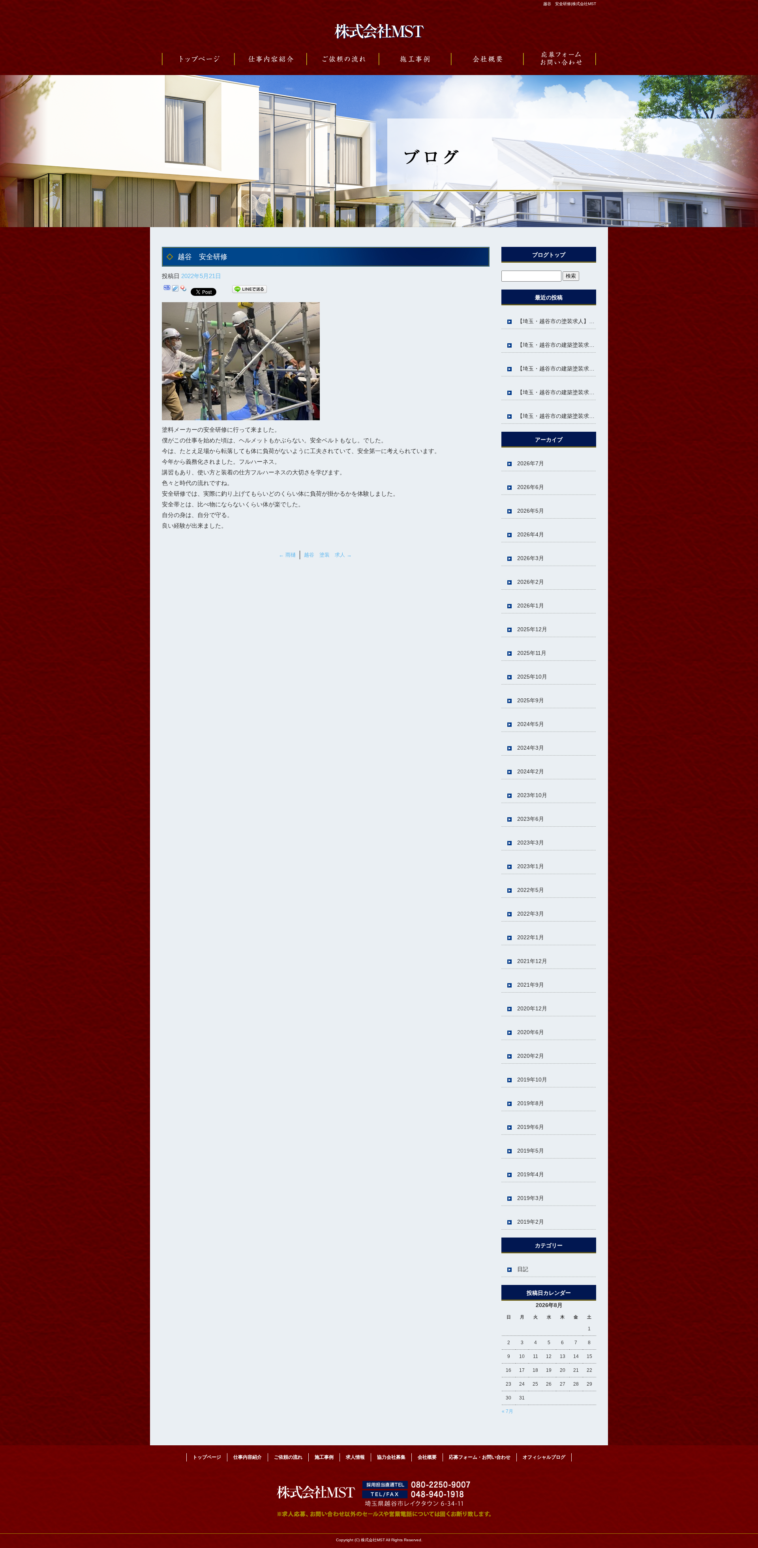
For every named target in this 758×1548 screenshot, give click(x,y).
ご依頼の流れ (343, 59)
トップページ (198, 59)
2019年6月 (530, 1127)
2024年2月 (530, 771)
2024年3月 (530, 748)
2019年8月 (530, 1103)
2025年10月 (532, 676)
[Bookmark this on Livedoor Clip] (175, 290)
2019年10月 (532, 1079)
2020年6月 (530, 1032)
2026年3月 (530, 558)
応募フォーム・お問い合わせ (559, 59)
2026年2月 (530, 582)
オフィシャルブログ (544, 1457)
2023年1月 (530, 866)
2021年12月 (532, 961)
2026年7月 (530, 463)
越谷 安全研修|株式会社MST (569, 4)
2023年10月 (532, 795)
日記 (522, 1269)
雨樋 (287, 555)
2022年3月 (530, 913)
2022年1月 (530, 937)
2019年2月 (530, 1222)
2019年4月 (530, 1174)
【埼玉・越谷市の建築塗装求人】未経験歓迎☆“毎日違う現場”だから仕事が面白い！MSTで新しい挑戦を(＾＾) (556, 392)
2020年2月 (530, 1056)
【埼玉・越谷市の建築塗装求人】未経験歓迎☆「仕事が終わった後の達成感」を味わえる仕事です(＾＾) (556, 368)
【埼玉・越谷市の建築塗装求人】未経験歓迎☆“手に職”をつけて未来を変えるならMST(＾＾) (556, 416)
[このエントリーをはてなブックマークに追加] (167, 290)
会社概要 (487, 59)
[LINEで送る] (249, 290)
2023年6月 (530, 819)
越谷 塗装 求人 (328, 555)
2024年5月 (530, 724)
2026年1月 (530, 605)
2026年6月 (530, 487)
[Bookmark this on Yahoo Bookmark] (183, 290)
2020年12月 (532, 1008)
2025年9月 (530, 700)
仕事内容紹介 (271, 59)
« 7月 (507, 1411)
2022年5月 (530, 890)
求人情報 (355, 1457)
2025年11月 (531, 653)
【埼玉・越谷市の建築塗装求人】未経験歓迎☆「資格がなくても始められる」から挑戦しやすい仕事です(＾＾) (556, 345)
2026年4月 (530, 534)
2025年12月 (532, 629)
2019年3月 (530, 1198)
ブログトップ (548, 255)
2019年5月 (530, 1150)
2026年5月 (530, 511)
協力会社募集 (391, 1457)
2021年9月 (530, 985)
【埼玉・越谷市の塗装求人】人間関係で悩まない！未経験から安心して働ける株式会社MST (556, 321)
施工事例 (415, 59)
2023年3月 (530, 842)
